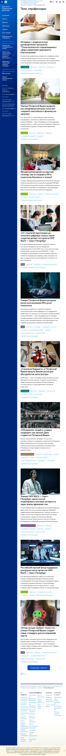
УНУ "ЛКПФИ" (6, 33)
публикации (49, 133)
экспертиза (40, 136)
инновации (47, 330)
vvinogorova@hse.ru (10, 108)
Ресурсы (49, 693)
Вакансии (5, 22)
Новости (4, 19)
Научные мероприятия (40, 696)
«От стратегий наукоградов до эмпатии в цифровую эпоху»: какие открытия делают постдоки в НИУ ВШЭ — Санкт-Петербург (38, 236)
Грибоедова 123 (6, 101)
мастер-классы (51, 391)
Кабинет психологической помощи (7, 78)
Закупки (22, 721)
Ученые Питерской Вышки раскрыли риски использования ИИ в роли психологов (38, 303)
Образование (33, 693)
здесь (40, 749)
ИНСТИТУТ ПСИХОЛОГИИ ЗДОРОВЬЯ (7, 8)
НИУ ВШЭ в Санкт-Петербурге (29, 139)
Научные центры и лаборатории (40, 700)
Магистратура (6, 73)
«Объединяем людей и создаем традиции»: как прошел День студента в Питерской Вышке (36, 432)
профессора (41, 67)
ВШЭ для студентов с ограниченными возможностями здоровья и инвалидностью (25, 727)
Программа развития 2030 (36, 330)
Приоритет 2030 (40, 333)
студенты (32, 457)
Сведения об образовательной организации (25, 698)
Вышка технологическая (27, 333)
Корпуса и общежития (23, 717)
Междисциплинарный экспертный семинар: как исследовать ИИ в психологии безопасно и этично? (37, 174)
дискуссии (40, 194)
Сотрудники (5, 15)
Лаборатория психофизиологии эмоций (7, 47)
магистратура (38, 70)
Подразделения (25, 706)
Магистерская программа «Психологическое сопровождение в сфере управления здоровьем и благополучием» (32, 73)
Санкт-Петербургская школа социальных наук (49, 686)
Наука (39, 693)
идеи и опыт (34, 67)
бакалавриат (41, 460)
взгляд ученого (51, 67)
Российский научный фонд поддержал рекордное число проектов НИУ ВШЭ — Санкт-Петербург (39, 570)
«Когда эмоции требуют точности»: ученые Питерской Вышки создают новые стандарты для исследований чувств (38, 631)
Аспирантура (32, 730)
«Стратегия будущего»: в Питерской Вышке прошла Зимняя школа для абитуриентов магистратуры (39, 371)
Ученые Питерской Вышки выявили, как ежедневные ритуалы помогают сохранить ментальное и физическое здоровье (38, 109)
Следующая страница (38, 668)
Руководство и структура (24, 703)
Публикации (5, 26)
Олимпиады (32, 713)
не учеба (55, 454)
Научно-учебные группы (39, 706)
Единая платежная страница (23, 739)
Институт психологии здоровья (28, 687)
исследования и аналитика (28, 136)
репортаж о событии (26, 70)
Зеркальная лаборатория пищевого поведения (6, 64)
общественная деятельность (29, 460)
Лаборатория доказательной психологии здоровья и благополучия (6, 55)
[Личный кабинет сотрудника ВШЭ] (60, 2)
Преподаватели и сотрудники (25, 709)
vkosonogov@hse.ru (10, 94)
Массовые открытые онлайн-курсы (57, 713)
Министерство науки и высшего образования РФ (58, 700)
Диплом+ (31, 724)
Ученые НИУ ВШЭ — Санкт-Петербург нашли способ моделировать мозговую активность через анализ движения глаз (38, 500)
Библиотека (49, 695)
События (4, 29)
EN (53, 1)
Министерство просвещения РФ (58, 707)
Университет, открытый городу (43, 454)
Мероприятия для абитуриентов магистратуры (32, 705)
